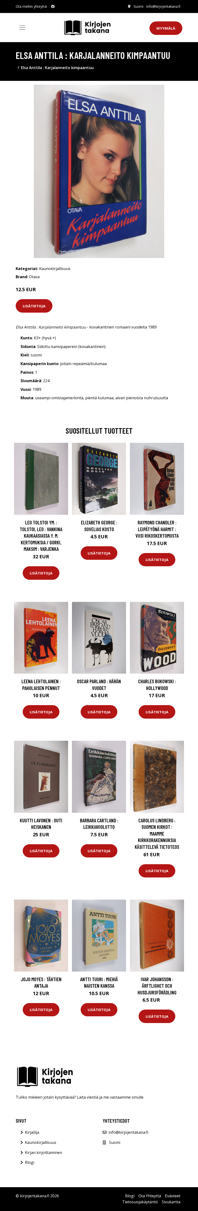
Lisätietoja (34, 305)
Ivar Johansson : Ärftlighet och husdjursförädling (157, 985)
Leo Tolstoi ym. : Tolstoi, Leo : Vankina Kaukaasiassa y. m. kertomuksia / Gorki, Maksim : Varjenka (41, 535)
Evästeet (172, 1195)
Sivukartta (171, 1202)
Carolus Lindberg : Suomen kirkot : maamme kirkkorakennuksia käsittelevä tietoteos (157, 833)
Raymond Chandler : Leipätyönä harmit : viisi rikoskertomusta (157, 529)
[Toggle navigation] (22, 27)
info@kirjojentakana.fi (163, 6)
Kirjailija (32, 1132)
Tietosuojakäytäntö (140, 1202)
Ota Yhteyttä (149, 1195)
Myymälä (165, 28)
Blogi (29, 1162)
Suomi (138, 6)
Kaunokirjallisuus (55, 268)
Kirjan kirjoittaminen (43, 1152)
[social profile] (53, 6)
